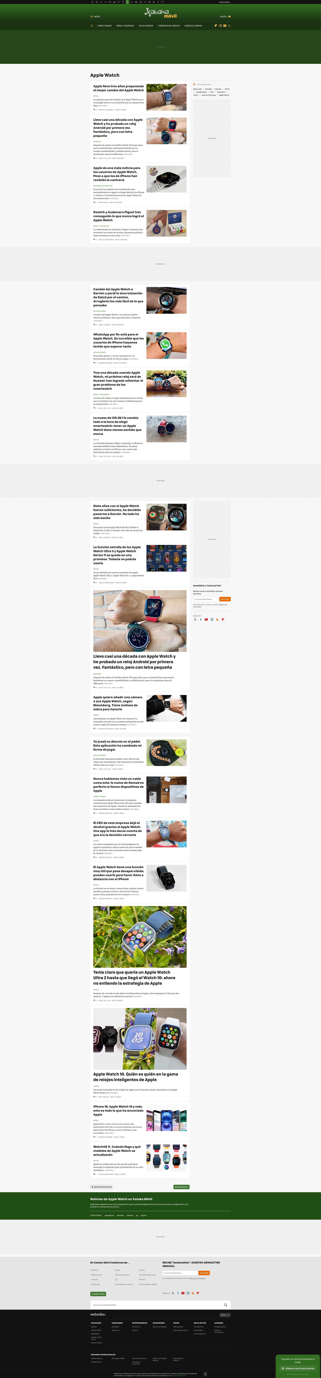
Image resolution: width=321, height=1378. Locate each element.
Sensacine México (139, 1358)
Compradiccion (200, 1333)
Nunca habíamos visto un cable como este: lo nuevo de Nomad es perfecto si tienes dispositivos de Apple (118, 784)
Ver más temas (98, 1294)
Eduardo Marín (105, 363)
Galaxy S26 (197, 89)
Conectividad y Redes (148, 1284)
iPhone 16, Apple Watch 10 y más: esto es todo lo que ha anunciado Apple (118, 1110)
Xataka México (97, 1358)
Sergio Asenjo (105, 813)
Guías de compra (122, 1274)
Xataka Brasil (96, 1362)
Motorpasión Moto (180, 1330)
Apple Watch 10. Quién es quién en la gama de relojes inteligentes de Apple (135, 1076)
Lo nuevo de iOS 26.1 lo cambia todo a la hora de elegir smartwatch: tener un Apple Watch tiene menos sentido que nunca (117, 425)
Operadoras (109, 1215)
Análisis (97, 142)
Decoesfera (198, 1330)
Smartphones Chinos (124, 1284)
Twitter (229, 25)
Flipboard (216, 25)
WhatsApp (95, 1284)
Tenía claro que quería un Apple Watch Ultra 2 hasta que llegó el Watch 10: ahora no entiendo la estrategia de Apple (134, 977)
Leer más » (103, 105)
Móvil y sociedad (101, 226)
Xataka (94, 1326)
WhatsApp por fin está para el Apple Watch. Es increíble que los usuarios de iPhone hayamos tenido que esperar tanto (118, 340)
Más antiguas (181, 1187)
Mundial (208, 89)
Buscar (225, 1305)
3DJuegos (115, 1326)
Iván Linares (104, 324)
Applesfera (95, 1333)
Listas (96, 1086)
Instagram (220, 25)
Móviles (218, 89)
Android (130, 1215)
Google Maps (201, 92)
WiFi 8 (227, 89)
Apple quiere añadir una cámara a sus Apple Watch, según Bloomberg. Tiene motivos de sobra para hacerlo (117, 703)
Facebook (201, 619)
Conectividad (99, 797)
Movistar (120, 1215)
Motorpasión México (178, 1359)
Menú (97, 16)
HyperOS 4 (221, 92)
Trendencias (199, 1326)
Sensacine (136, 1326)
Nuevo (223, 16)
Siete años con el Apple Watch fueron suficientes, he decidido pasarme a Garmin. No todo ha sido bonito (117, 511)
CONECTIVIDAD (104, 25)
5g (137, 1215)
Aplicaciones (99, 311)
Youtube (224, 25)
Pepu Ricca (103, 202)
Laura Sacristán (105, 1174)
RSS (217, 619)
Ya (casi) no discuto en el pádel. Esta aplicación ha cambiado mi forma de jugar (117, 745)
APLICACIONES (146, 25)
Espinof (135, 1330)
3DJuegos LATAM (118, 1358)
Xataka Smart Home (96, 1338)
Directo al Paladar (160, 1326)
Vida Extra (115, 1330)
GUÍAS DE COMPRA (193, 25)
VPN (212, 92)
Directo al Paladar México (160, 1359)
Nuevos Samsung (209, 95)
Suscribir (225, 599)
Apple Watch (224, 95)
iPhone (143, 1215)
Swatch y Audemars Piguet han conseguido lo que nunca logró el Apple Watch (118, 216)
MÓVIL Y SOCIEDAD (125, 25)
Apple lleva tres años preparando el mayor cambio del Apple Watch (118, 88)
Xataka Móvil (160, 13)
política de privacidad (196, 1278)
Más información (179, 1375)
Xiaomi (142, 1270)
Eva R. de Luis (105, 158)
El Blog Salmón (220, 1326)
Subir (223, 1315)
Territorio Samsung (147, 1274)
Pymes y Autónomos (218, 1331)
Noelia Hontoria (106, 239)
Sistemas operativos (102, 186)
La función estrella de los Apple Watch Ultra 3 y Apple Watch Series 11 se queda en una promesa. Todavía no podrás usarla (117, 555)
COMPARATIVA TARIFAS (169, 25)
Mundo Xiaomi (96, 1342)
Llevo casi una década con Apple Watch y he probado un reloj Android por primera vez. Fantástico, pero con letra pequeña (118, 127)
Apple (96, 96)
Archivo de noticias (103, 1187)
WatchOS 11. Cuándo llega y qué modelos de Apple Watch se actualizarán (117, 1150)
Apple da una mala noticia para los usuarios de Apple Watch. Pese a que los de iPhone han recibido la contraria (116, 173)
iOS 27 (196, 95)
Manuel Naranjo (106, 109)
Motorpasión (178, 1326)
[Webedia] (98, 1314)
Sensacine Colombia (136, 1363)
